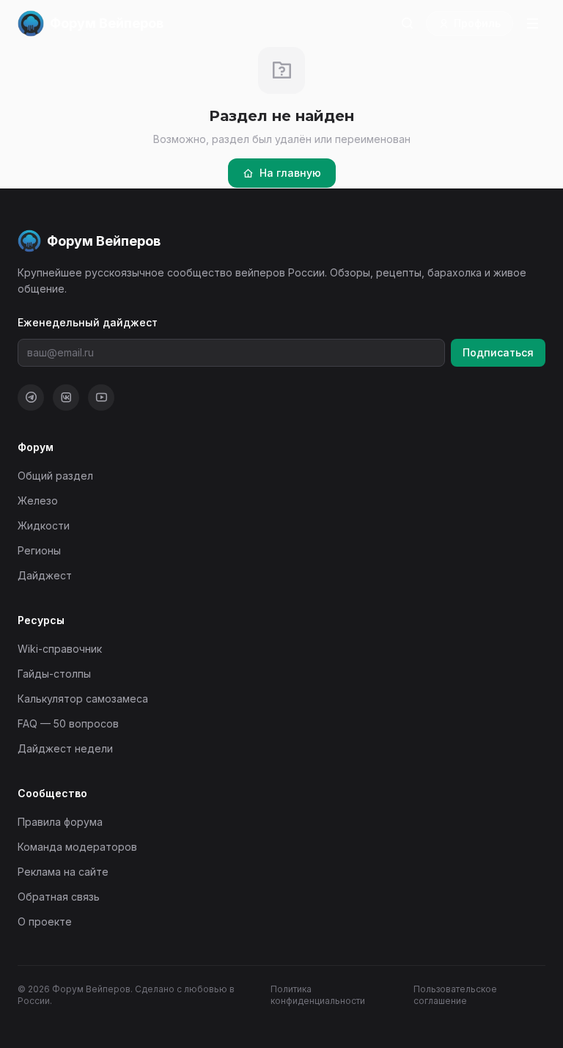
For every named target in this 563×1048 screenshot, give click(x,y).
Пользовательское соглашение (455, 994)
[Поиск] (407, 23)
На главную (290, 172)
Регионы (39, 550)
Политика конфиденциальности (318, 994)
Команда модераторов (77, 846)
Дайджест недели (65, 748)
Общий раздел (55, 475)
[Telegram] (31, 397)
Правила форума (60, 822)
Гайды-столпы (54, 673)
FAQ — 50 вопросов (68, 723)
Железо (38, 500)
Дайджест (45, 575)
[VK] (66, 397)
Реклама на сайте (63, 871)
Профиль (477, 23)
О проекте (45, 921)
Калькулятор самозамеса (83, 698)
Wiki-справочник (60, 648)
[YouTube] (101, 397)
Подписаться (498, 352)
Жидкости (44, 525)
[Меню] (532, 23)
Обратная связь (59, 896)
